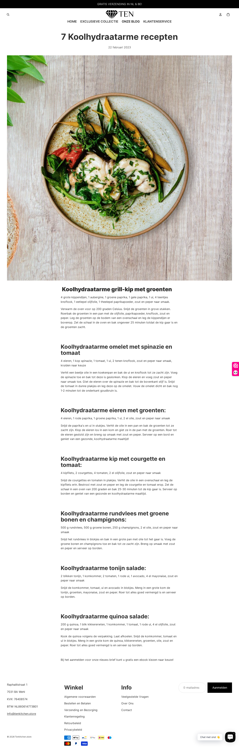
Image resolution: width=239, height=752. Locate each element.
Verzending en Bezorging (80, 710)
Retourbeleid (72, 723)
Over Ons (127, 703)
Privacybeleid (73, 729)
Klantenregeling (74, 716)
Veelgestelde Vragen (135, 696)
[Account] (220, 14)
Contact (126, 710)
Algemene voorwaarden (80, 696)
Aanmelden (219, 687)
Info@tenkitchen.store (21, 713)
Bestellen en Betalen (77, 703)
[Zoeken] (8, 14)
